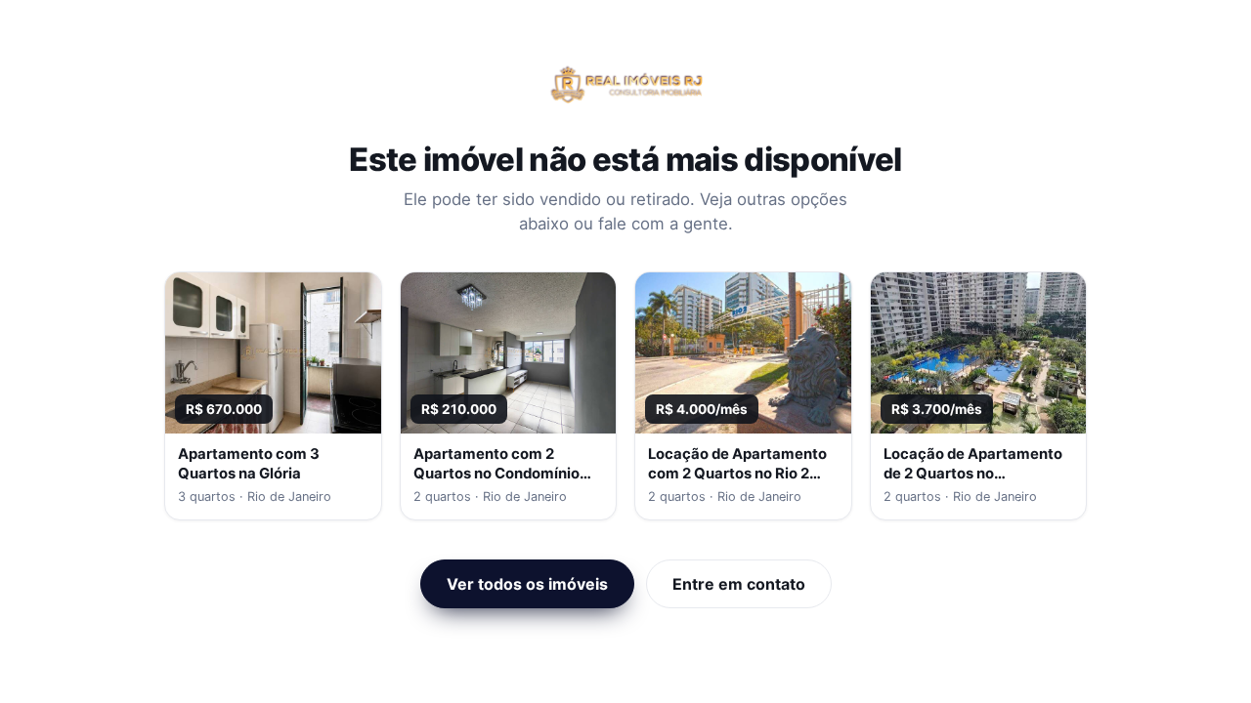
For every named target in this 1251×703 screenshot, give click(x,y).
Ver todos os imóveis (527, 584)
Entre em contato (738, 584)
